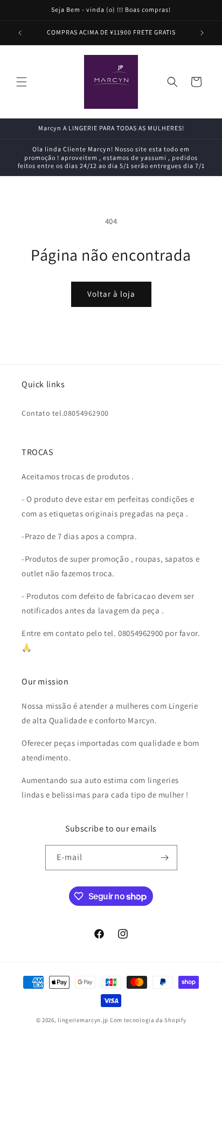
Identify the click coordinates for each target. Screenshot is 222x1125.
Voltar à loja (111, 294)
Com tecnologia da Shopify (148, 1020)
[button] (21, 82)
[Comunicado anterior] (20, 33)
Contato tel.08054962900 (65, 413)
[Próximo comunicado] (202, 33)
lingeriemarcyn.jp (83, 1020)
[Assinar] (165, 857)
